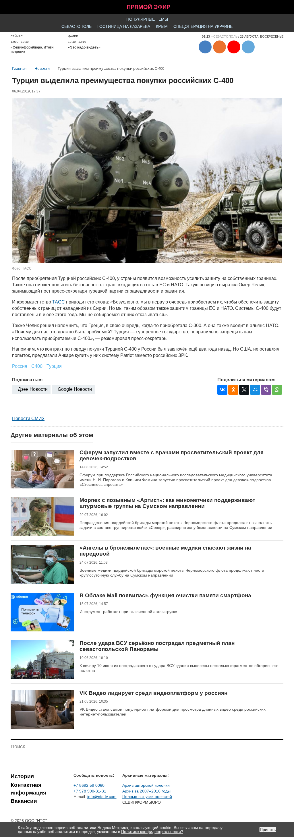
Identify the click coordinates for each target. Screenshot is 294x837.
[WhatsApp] (277, 390)
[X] (244, 390)
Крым (162, 26)
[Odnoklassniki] (233, 390)
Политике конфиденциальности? (152, 831)
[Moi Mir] (255, 390)
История (22, 776)
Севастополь (76, 26)
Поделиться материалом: (246, 379)
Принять (268, 829)
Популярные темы (147, 19)
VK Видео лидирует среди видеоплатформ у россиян (153, 693)
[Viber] (266, 390)
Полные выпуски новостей (147, 796)
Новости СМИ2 (28, 418)
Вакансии (24, 801)
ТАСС (58, 301)
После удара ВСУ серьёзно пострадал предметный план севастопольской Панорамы (157, 646)
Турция (54, 366)
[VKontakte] (222, 390)
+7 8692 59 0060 (89, 785)
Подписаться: (28, 379)
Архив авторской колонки (146, 785)
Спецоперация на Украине (203, 26)
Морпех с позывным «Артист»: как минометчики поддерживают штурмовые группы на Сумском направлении (167, 503)
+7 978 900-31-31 (90, 791)
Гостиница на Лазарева (123, 26)
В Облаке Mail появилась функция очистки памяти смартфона (165, 595)
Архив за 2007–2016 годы (146, 791)
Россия (19, 366)
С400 (36, 366)
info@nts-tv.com (102, 796)
